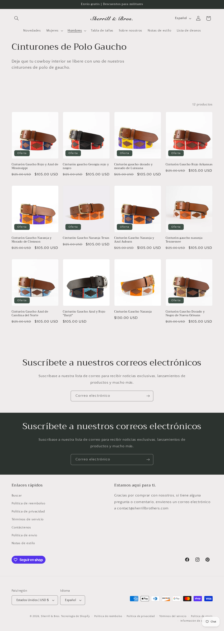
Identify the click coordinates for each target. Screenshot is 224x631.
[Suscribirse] (148, 396)
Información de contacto (196, 620)
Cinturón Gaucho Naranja (133, 312)
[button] (17, 18)
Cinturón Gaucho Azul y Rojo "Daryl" (84, 313)
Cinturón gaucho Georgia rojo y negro (86, 166)
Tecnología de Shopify (75, 616)
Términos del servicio (172, 616)
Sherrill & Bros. (50, 616)
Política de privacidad (28, 511)
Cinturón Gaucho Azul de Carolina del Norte (30, 313)
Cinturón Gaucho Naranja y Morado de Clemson (32, 240)
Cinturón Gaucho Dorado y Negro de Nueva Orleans (185, 313)
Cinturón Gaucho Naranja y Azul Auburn (134, 240)
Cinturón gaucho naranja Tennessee (184, 240)
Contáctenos (21, 527)
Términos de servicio (28, 519)
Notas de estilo (23, 543)
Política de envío (24, 535)
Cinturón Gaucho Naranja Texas (86, 238)
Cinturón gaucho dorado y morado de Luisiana (133, 166)
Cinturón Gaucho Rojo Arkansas (189, 164)
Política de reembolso (28, 503)
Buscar (17, 495)
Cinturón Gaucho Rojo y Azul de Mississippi (35, 166)
